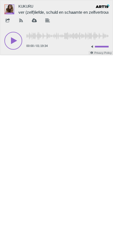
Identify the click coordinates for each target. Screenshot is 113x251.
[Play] (13, 41)
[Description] (47, 21)
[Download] (34, 21)
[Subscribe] (21, 21)
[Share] (7, 21)
